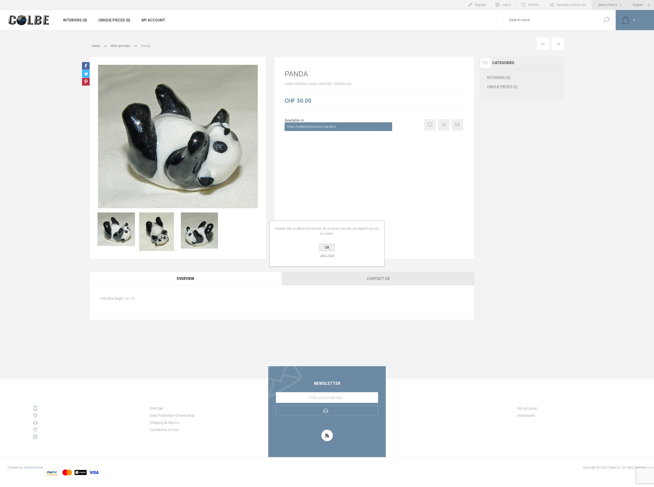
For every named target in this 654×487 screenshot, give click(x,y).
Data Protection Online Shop (172, 415)
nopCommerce (33, 467)
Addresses (526, 415)
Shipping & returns (164, 423)
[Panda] (558, 44)
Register (480, 5)
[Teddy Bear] (543, 44)
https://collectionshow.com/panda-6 (311, 126)
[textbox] (550, 20)
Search (606, 20)
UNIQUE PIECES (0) (114, 20)
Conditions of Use (164, 430)
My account (153, 20)
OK (327, 247)
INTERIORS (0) (75, 20)
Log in (507, 5)
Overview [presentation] (185, 279)
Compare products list (571, 5)
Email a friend (457, 124)
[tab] (185, 279)
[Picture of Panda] (116, 229)
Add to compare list (443, 124)
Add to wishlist (430, 124)
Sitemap (156, 408)
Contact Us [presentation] (378, 279)
